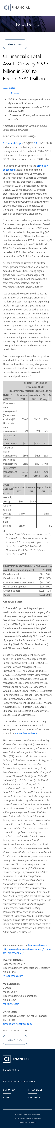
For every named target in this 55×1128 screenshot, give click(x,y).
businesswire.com (37, 945)
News (6, 1097)
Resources (35, 1097)
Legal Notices (36, 1114)
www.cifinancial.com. (26, 733)
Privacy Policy (19, 1114)
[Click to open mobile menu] (51, 5)
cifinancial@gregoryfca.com (17, 1023)
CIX (36, 143)
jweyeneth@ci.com (13, 975)
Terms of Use (27, 1114)
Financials (35, 1090)
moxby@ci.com (11, 1003)
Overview (9, 1090)
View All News (15, 44)
